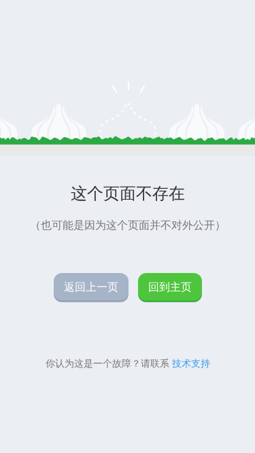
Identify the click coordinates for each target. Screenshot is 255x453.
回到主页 (170, 286)
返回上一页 (91, 286)
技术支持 (191, 363)
